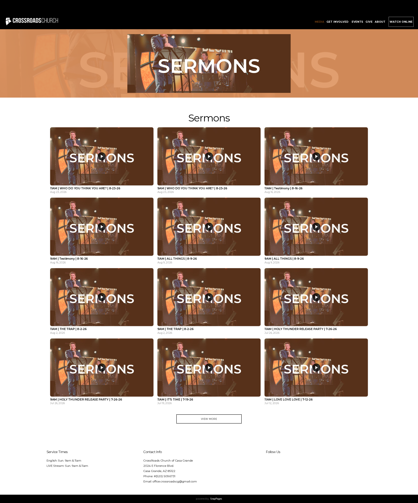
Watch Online (401, 21)
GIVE (369, 21)
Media (319, 21)
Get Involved (338, 21)
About (380, 21)
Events (357, 21)
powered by (209, 498)
